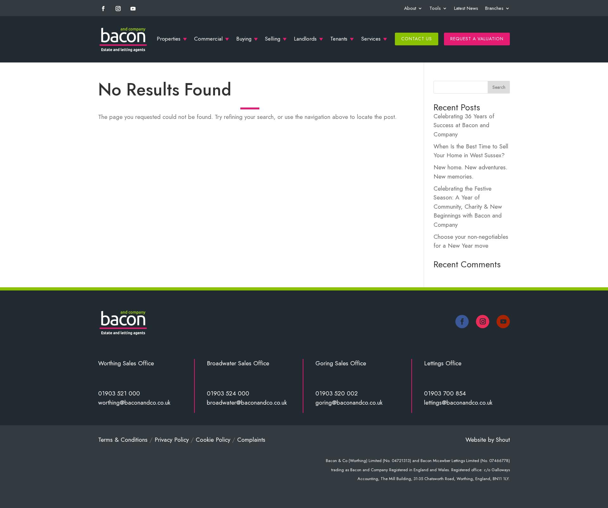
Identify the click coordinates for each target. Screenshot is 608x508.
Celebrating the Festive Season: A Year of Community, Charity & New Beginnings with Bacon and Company (468, 206)
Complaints (251, 439)
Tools (435, 8)
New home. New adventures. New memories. (470, 172)
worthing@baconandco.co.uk (134, 402)
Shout (503, 439)
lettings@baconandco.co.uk (458, 402)
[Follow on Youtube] (133, 8)
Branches (494, 8)
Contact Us (416, 39)
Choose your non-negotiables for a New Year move (471, 241)
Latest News (466, 8)
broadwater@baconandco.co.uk (247, 402)
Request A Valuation (477, 39)
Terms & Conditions (123, 439)
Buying (243, 38)
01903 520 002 (336, 393)
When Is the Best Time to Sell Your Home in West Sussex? (471, 151)
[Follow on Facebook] (103, 8)
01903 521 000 (119, 393)
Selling (272, 38)
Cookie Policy (213, 439)
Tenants (338, 38)
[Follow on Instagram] (118, 8)
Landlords (305, 38)
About (410, 8)
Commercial (208, 38)
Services (371, 38)
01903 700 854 (445, 393)
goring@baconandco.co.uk (349, 402)
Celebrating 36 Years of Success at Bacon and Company (464, 125)
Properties (168, 38)
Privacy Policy (172, 439)
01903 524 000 (228, 393)
